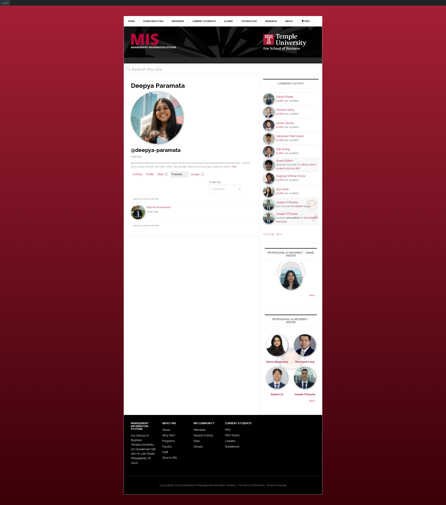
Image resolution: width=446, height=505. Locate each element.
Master (299, 206)
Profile (150, 174)
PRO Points (232, 435)
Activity (137, 174)
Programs (168, 441)
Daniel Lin (277, 394)
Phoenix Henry (285, 109)
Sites (162, 174)
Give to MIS (169, 457)
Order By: (215, 182)
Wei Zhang (283, 149)
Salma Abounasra (277, 361)
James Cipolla (285, 123)
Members (200, 429)
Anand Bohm (284, 160)
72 (277, 234)
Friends (179, 174)
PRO (228, 429)
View (234, 166)
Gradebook (232, 446)
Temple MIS (153, 41)
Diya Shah (282, 189)
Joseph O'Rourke (287, 202)
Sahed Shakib (284, 96)
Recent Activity (203, 435)
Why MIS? (168, 435)
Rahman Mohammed (159, 207)
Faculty (167, 446)
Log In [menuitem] (5, 2)
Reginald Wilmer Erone (290, 176)
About (166, 429)
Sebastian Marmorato (290, 136)
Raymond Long (304, 361)
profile (279, 100)
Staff (165, 452)
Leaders (230, 441)
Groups (196, 174)
